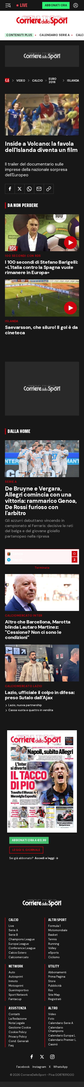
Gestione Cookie (20, 1027)
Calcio (37, 80)
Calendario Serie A (54, 35)
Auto (12, 972)
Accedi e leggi (44, 858)
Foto (51, 1019)
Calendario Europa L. (62, 1035)
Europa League (19, 944)
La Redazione (18, 1019)
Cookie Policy (17, 1032)
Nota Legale (17, 1023)
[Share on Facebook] (10, 189)
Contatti (14, 1014)
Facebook (23, 1067)
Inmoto (13, 981)
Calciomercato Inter (23, 615)
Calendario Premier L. (62, 1040)
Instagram (39, 1067)
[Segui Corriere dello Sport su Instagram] (52, 1056)
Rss (50, 990)
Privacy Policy (18, 1036)
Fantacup (15, 999)
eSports (53, 952)
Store (52, 981)
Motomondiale (57, 930)
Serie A (11, 481)
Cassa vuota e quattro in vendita (30, 710)
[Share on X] (19, 189)
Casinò (53, 1044)
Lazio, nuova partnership (25, 705)
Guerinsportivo (19, 990)
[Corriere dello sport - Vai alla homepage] (41, 20)
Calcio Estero (17, 952)
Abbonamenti (57, 972)
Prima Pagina (56, 976)
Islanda (73, 80)
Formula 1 (54, 926)
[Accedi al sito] (76, 5)
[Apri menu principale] (8, 5)
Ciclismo (54, 957)
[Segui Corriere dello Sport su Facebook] (31, 1056)
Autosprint (16, 976)
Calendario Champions (56, 1029)
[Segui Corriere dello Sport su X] (42, 1056)
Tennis (52, 939)
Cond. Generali (19, 1041)
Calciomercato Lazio (23, 686)
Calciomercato (19, 957)
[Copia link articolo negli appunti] (48, 189)
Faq (11, 1045)
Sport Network (18, 995)
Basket (53, 935)
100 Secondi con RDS (23, 255)
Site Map (54, 995)
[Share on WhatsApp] (29, 189)
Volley (52, 948)
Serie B (13, 935)
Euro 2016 (52, 80)
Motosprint (16, 986)
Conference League (22, 948)
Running (53, 944)
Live (23, 5)
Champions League (22, 939)
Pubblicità (54, 986)
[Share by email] (39, 189)
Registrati (54, 999)
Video (20, 80)
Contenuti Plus (19, 35)
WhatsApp (60, 1067)
